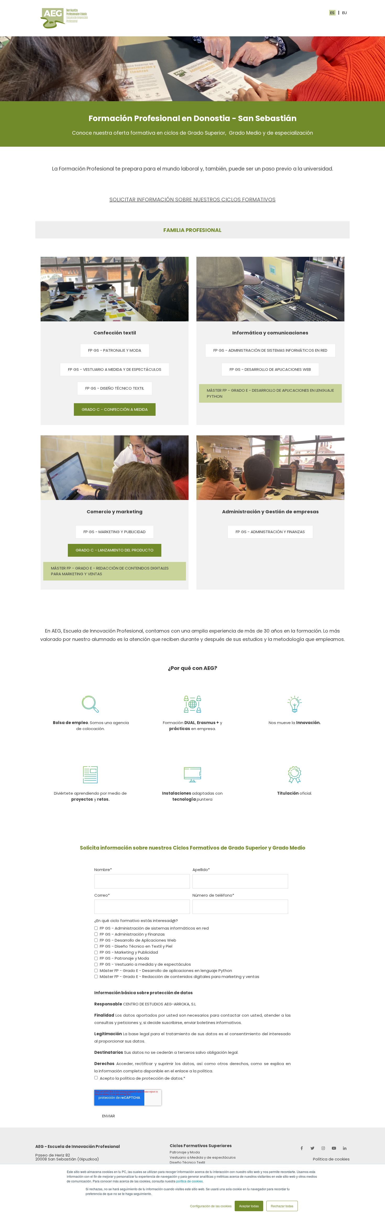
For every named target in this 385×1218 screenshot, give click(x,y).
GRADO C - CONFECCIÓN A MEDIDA (115, 409)
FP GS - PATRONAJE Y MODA (114, 350)
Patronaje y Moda (185, 1152)
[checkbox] (191, 952)
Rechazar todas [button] (282, 1206)
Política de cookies (331, 1159)
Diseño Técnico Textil (187, 1162)
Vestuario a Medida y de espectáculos (203, 1157)
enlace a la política (193, 1071)
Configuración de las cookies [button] (211, 1206)
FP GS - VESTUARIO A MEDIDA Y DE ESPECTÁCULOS (114, 369)
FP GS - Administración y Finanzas (270, 531)
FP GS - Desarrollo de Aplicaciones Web (270, 369)
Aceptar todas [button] (249, 1206)
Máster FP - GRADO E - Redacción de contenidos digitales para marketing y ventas (110, 571)
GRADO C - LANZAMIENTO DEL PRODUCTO (114, 550)
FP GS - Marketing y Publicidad (115, 531)
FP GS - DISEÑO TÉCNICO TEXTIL (114, 388)
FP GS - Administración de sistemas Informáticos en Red (270, 350)
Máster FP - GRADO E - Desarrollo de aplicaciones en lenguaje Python (270, 393)
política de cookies (189, 1181)
